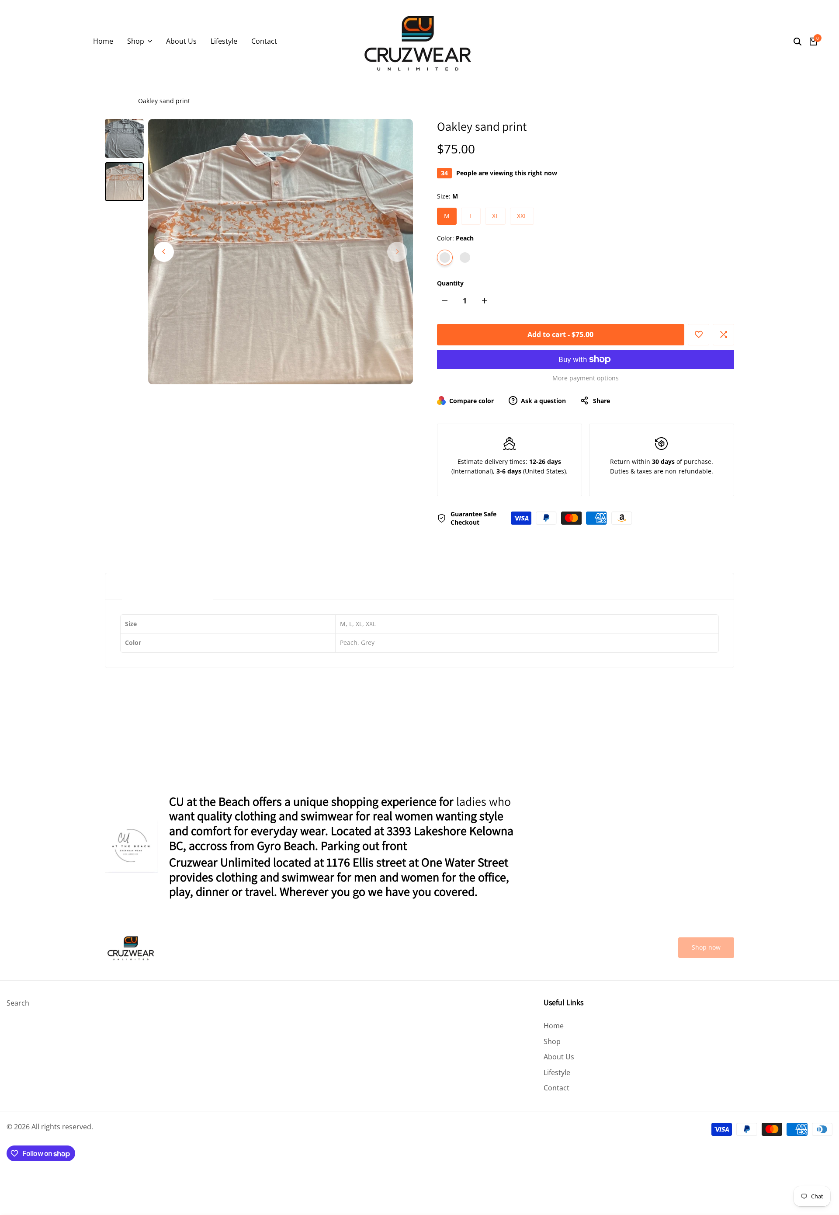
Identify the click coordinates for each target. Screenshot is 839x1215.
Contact (556, 1088)
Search (18, 1003)
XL (495, 216)
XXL (522, 216)
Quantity (450, 283)
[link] (706, 947)
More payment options (585, 378)
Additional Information (167, 586)
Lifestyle (557, 1072)
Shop (552, 1041)
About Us (559, 1057)
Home (113, 101)
